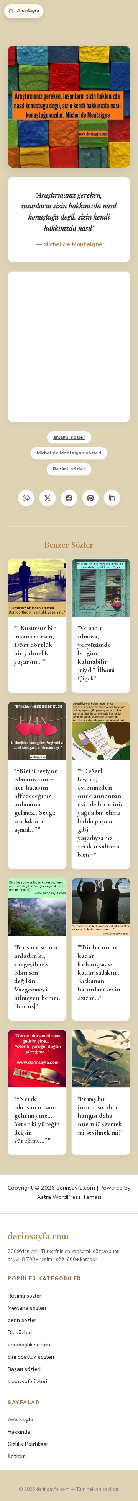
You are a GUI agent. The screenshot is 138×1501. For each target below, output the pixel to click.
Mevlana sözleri (27, 1308)
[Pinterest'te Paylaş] (90, 498)
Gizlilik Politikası (28, 1444)
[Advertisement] (69, 346)
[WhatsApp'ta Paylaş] (26, 498)
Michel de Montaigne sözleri (69, 453)
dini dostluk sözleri (31, 1357)
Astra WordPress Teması (69, 1197)
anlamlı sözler (69, 437)
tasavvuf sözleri (27, 1381)
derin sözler (22, 1320)
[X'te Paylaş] (47, 498)
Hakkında (19, 1432)
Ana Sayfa (28, 11)
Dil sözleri (20, 1332)
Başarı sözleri (24, 1369)
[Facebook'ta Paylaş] (69, 498)
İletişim (17, 1456)
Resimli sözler (69, 469)
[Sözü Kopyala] (112, 498)
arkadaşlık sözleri (29, 1344)
